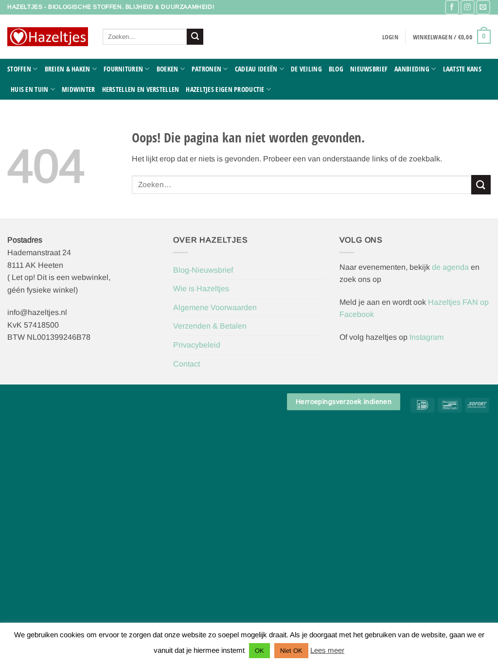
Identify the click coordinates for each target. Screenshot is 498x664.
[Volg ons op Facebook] (452, 7)
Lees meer (327, 650)
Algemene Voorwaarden (215, 307)
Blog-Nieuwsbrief (203, 270)
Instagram (426, 337)
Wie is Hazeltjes (201, 288)
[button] (390, 37)
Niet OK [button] (291, 650)
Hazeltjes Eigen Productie (225, 89)
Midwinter (78, 89)
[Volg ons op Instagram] (468, 7)
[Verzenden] (195, 37)
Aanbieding (411, 68)
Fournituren (123, 68)
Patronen (206, 68)
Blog (336, 68)
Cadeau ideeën (256, 68)
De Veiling (306, 68)
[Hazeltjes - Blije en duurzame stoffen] (47, 37)
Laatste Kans (462, 68)
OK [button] (259, 650)
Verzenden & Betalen (210, 326)
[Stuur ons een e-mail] (483, 7)
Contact (186, 364)
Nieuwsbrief (369, 68)
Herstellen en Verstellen (140, 89)
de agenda (451, 267)
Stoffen (19, 68)
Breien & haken (67, 68)
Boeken (167, 68)
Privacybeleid (196, 345)
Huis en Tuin (29, 89)
